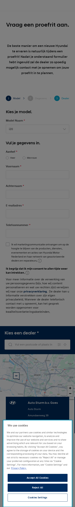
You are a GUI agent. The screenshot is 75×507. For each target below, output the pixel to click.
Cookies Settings (37, 497)
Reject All (37, 487)
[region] (37, 463)
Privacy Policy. (18, 468)
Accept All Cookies (38, 477)
